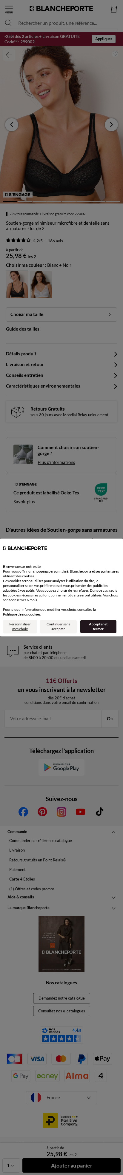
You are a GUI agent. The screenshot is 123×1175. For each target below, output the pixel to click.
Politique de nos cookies (21, 614)
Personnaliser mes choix (20, 626)
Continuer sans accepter (58, 626)
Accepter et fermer (98, 626)
